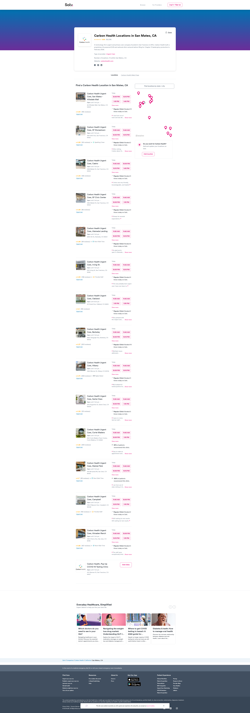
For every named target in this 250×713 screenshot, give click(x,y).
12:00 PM (116, 97)
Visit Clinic (126, 565)
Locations (114, 75)
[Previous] (170, 606)
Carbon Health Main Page (130, 75)
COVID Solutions (161, 690)
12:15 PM (126, 97)
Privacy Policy (66, 706)
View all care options (68, 690)
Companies (69, 660)
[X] (170, 708)
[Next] (174, 606)
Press (112, 681)
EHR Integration (161, 686)
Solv (63, 660)
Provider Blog (176, 683)
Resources (92, 675)
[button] (149, 118)
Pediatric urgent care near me (70, 681)
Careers (113, 679)
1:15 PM (116, 101)
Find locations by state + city (154, 86)
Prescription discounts (95, 679)
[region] (154, 114)
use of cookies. (151, 706)
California (88, 660)
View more (115, 105)
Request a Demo (177, 681)
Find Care (66, 675)
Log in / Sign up (175, 5)
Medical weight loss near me (70, 688)
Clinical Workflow (162, 679)
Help (90, 683)
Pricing (175, 679)
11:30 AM (116, 130)
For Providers (157, 5)
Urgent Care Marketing (163, 688)
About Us (114, 675)
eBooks (175, 690)
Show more (128, 117)
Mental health (66, 686)
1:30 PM (126, 303)
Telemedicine (160, 683)
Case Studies (176, 686)
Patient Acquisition (162, 681)
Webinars (175, 688)
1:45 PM (126, 101)
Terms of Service (75, 706)
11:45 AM (126, 130)
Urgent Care (110, 54)
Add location (148, 154)
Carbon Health (79, 660)
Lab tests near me (67, 683)
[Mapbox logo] (139, 136)
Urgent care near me (68, 679)
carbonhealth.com (107, 61)
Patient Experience (164, 675)
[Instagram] (177, 708)
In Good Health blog (94, 681)
